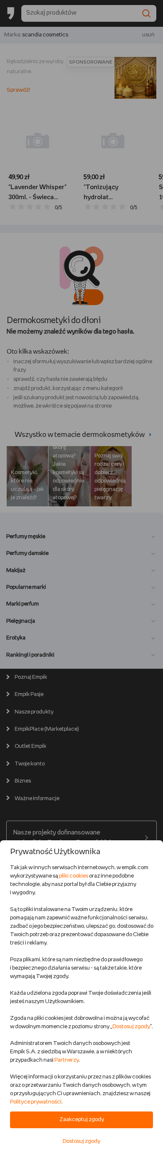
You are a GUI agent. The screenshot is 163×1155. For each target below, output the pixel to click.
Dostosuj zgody (131, 1026)
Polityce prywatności (35, 1102)
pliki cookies (73, 876)
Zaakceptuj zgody (81, 1119)
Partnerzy (66, 1060)
